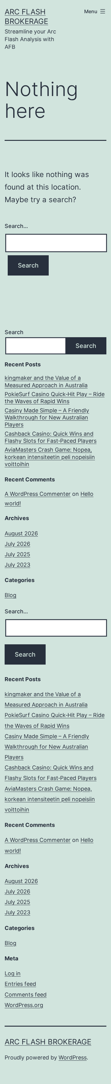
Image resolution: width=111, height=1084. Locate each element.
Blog (10, 595)
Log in (13, 973)
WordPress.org (24, 1005)
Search (14, 332)
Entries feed (20, 984)
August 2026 (21, 533)
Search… (16, 226)
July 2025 (17, 554)
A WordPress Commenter (38, 494)
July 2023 (17, 564)
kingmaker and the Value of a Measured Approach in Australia (46, 381)
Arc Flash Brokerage (48, 1041)
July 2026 (17, 544)
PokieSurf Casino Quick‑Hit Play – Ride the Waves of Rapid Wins (55, 397)
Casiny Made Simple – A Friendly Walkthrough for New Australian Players (47, 417)
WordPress (73, 1057)
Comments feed (26, 994)
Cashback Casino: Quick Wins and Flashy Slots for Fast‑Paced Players (51, 437)
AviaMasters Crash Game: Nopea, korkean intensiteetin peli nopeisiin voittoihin (50, 456)
